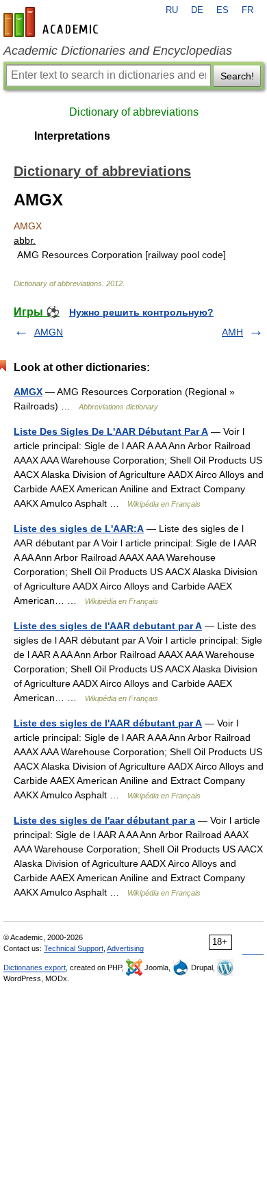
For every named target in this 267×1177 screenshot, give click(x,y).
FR (247, 10)
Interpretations (72, 136)
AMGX (28, 391)
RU (172, 10)
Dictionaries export (34, 967)
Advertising (125, 948)
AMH (232, 332)
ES (222, 10)
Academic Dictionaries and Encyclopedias (117, 51)
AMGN (48, 332)
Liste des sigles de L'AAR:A (79, 528)
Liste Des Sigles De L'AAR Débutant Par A (111, 431)
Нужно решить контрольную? (141, 312)
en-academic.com (52, 22)
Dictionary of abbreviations (134, 112)
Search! (237, 76)
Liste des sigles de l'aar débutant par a (104, 820)
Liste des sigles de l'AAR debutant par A (108, 625)
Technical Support (73, 948)
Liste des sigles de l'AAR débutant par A (108, 723)
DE (197, 10)
